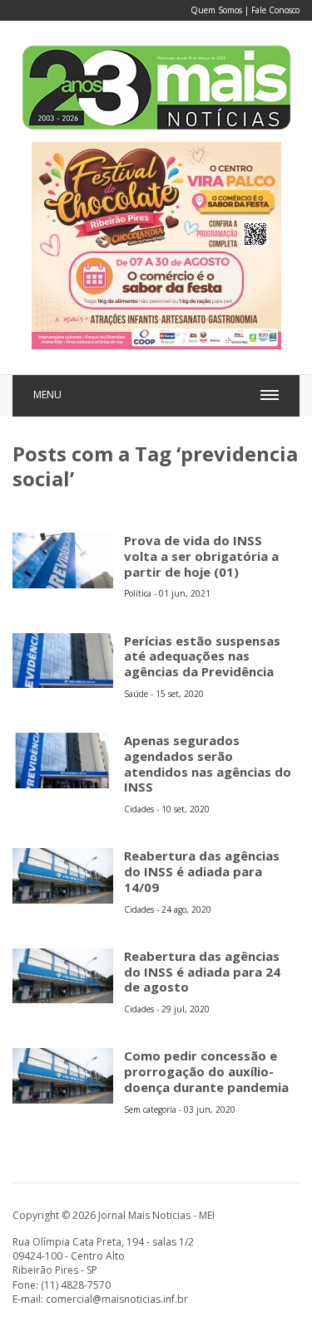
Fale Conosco (275, 10)
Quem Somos (216, 10)
